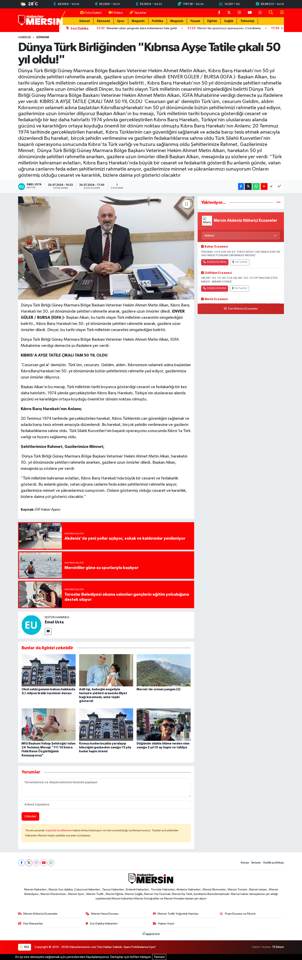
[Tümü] (278, 202)
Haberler (24, 37)
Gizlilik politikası (273, 862)
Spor (120, 21)
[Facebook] (21, 862)
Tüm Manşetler (33, 923)
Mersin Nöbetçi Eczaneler (40, 913)
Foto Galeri (93, 13)
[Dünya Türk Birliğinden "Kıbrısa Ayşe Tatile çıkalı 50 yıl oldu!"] (106, 247)
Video (118, 13)
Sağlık (228, 21)
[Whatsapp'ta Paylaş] (256, 186)
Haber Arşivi (166, 923)
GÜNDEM (42, 37)
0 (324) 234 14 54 (216, 288)
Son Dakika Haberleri (104, 923)
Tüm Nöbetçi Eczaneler (243, 308)
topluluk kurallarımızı (59, 830)
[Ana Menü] (280, 12)
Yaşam (195, 21)
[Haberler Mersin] (40, 20)
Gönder (30, 816)
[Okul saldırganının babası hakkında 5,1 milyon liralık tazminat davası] (49, 670)
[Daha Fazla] (264, 186)
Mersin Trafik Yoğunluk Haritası (178, 913)
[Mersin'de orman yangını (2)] (164, 670)
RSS (26, 947)
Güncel (84, 21)
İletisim (256, 862)
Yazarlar (140, 13)
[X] (28, 862)
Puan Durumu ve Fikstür (240, 913)
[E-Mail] (48, 631)
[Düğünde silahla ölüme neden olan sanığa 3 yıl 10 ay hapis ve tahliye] (164, 724)
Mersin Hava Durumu (105, 913)
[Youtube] (43, 862)
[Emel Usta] (31, 625)
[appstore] (151, 934)
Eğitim (212, 21)
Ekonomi (103, 21)
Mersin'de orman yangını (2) (158, 689)
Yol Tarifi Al (241, 262)
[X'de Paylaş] (248, 186)
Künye (245, 862)
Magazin (138, 21)
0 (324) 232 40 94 (216, 262)
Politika (157, 21)
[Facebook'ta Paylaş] (241, 186)
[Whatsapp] (51, 862)
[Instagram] (36, 862)
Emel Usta (54, 622)
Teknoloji (247, 21)
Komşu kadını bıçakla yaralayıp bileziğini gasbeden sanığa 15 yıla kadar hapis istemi (105, 747)
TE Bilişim (278, 947)
